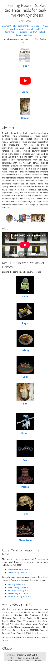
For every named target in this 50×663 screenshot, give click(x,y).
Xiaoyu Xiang (10, 32)
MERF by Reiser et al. (17, 584)
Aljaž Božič (36, 26)
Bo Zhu (33, 32)
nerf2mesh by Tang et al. (18, 590)
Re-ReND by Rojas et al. (18, 593)
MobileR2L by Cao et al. (18, 572)
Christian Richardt (21, 26)
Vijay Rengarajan (17, 29)
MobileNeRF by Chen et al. (19, 569)
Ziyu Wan (6, 26)
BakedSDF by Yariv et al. (18, 587)
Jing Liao (28, 35)
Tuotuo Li (23, 32)
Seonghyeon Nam (35, 29)
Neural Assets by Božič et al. (20, 596)
